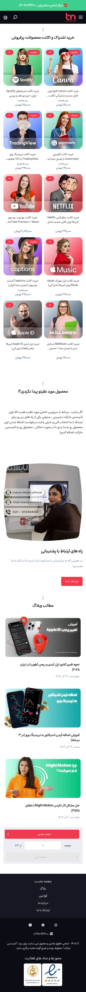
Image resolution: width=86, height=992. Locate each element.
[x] (30, 925)
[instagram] (55, 925)
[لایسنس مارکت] (70, 17)
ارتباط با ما (72, 581)
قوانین (43, 896)
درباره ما (43, 903)
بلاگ (43, 889)
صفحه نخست (43, 881)
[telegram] (43, 925)
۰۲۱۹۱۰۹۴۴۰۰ (41, 933)
